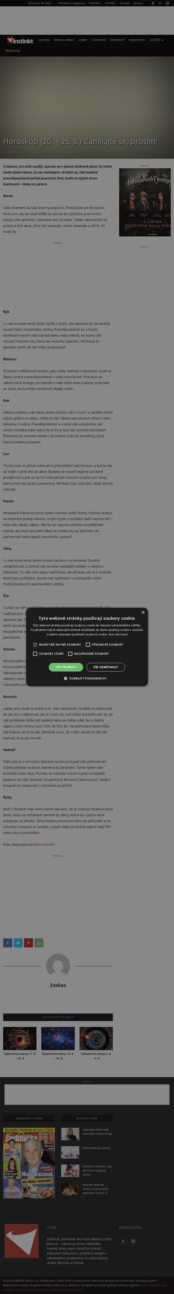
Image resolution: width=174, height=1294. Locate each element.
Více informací (118, 634)
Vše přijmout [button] (66, 667)
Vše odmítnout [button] (105, 667)
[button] (86, 678)
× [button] (143, 612)
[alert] (87, 647)
